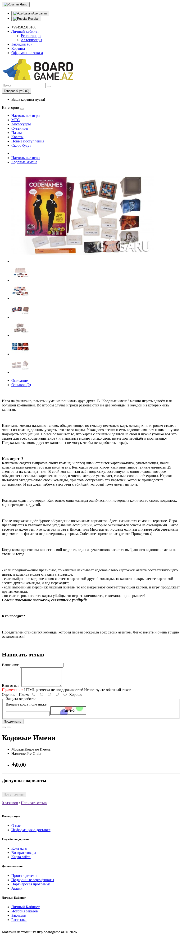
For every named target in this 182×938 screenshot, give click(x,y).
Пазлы (16, 133)
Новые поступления (27, 141)
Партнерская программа (30, 884)
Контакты (19, 848)
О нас (16, 826)
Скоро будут (21, 145)
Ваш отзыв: (11, 685)
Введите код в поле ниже (26, 704)
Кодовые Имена (24, 162)
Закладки (18, 915)
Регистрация (31, 36)
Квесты (17, 137)
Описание (19, 380)
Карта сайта (21, 857)
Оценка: (8, 694)
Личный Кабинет (25, 907)
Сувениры (19, 128)
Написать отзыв (34, 803)
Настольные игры (25, 116)
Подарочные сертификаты (32, 880)
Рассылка (19, 920)
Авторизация (31, 40)
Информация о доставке (30, 830)
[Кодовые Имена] (82, 262)
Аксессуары (21, 124)
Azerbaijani (39, 13)
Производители (24, 876)
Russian (33, 18)
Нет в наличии (14, 794)
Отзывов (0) (21, 385)
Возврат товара (23, 853)
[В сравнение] (8, 727)
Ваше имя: (10, 665)
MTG (15, 120)
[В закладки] (4, 727)
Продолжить (13, 721)
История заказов (24, 911)
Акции (17, 888)
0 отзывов (10, 803)
